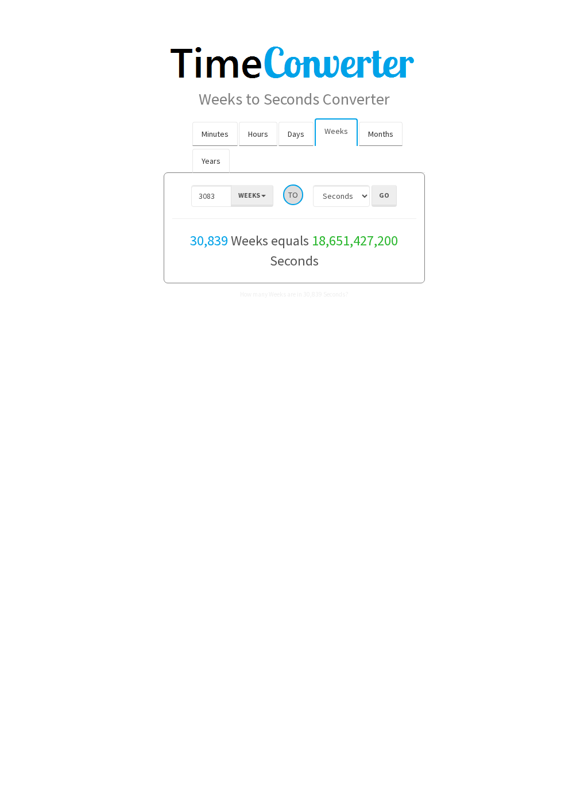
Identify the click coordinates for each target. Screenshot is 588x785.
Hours (258, 134)
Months (380, 134)
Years (211, 161)
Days (296, 134)
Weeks (336, 131)
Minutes (215, 134)
